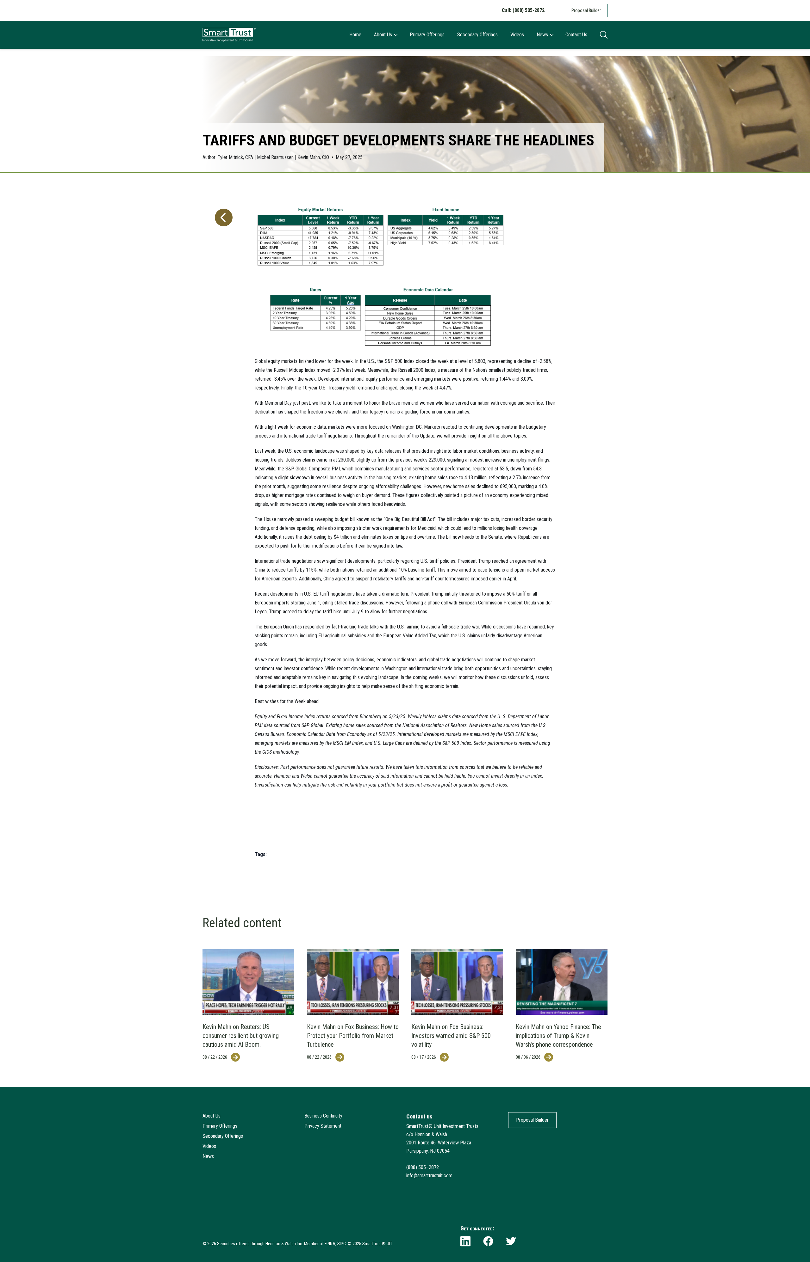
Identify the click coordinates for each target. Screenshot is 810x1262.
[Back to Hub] (222, 526)
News (542, 35)
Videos (517, 35)
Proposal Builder (586, 10)
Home (355, 35)
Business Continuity (323, 1116)
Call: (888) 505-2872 (523, 10)
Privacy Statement (322, 1126)
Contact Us (576, 35)
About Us (383, 35)
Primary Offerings (427, 35)
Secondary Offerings (477, 35)
